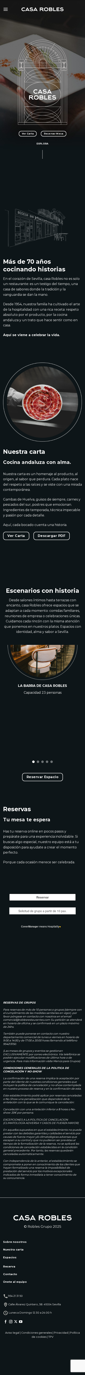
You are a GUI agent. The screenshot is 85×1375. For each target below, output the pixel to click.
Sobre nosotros (15, 1241)
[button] (5, 9)
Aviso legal (12, 1332)
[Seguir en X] (15, 1322)
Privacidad (61, 1332)
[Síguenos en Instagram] (10, 1322)
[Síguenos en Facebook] (5, 1322)
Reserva (9, 1266)
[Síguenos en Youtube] (20, 1322)
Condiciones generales (36, 1332)
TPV (50, 1336)
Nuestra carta (13, 1249)
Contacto (10, 1274)
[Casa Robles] (42, 9)
